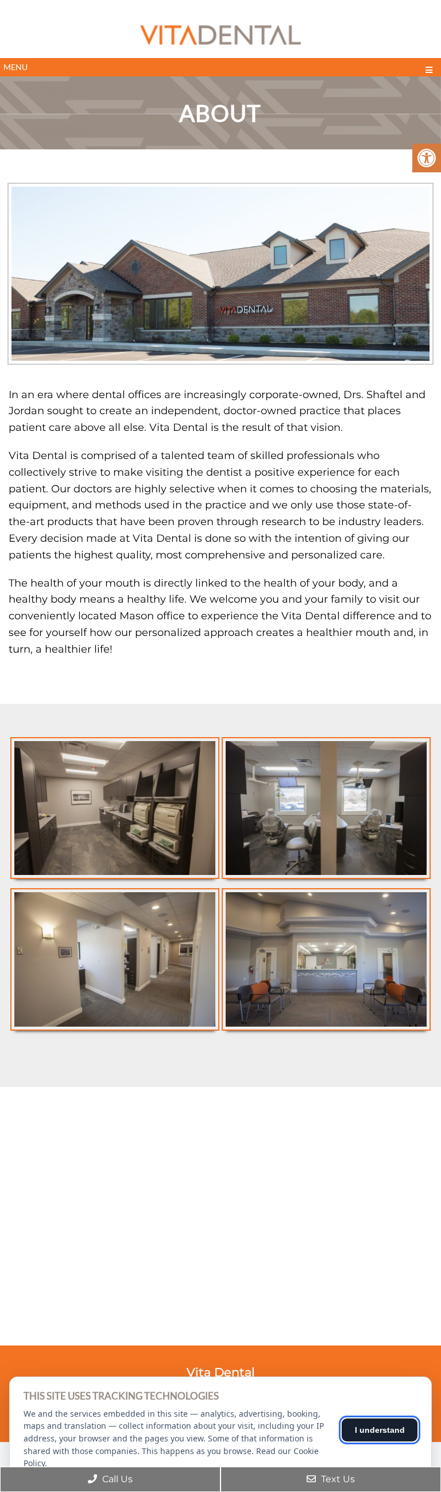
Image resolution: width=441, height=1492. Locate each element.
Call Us (116, 1479)
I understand (380, 1430)
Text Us (337, 1479)
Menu (15, 67)
